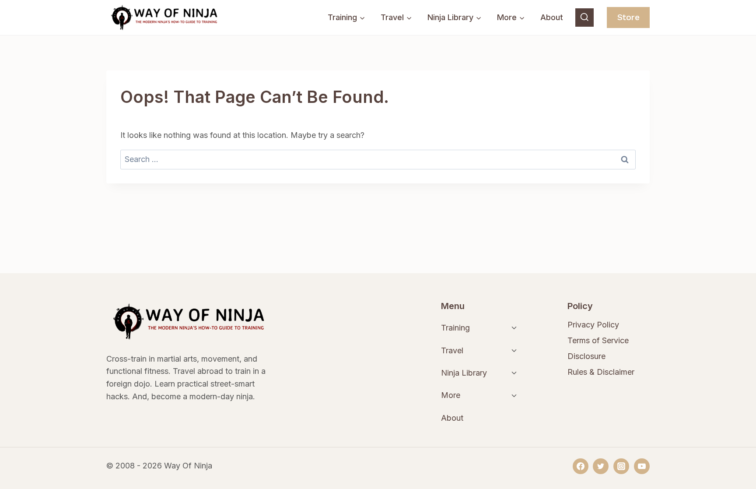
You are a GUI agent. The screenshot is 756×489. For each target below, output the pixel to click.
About (551, 17)
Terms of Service (598, 340)
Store (628, 17)
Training (455, 327)
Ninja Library (464, 372)
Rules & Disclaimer (600, 371)
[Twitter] (601, 466)
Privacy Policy (593, 324)
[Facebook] (580, 466)
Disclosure (586, 356)
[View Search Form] (584, 17)
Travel (452, 350)
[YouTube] (642, 466)
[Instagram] (621, 466)
